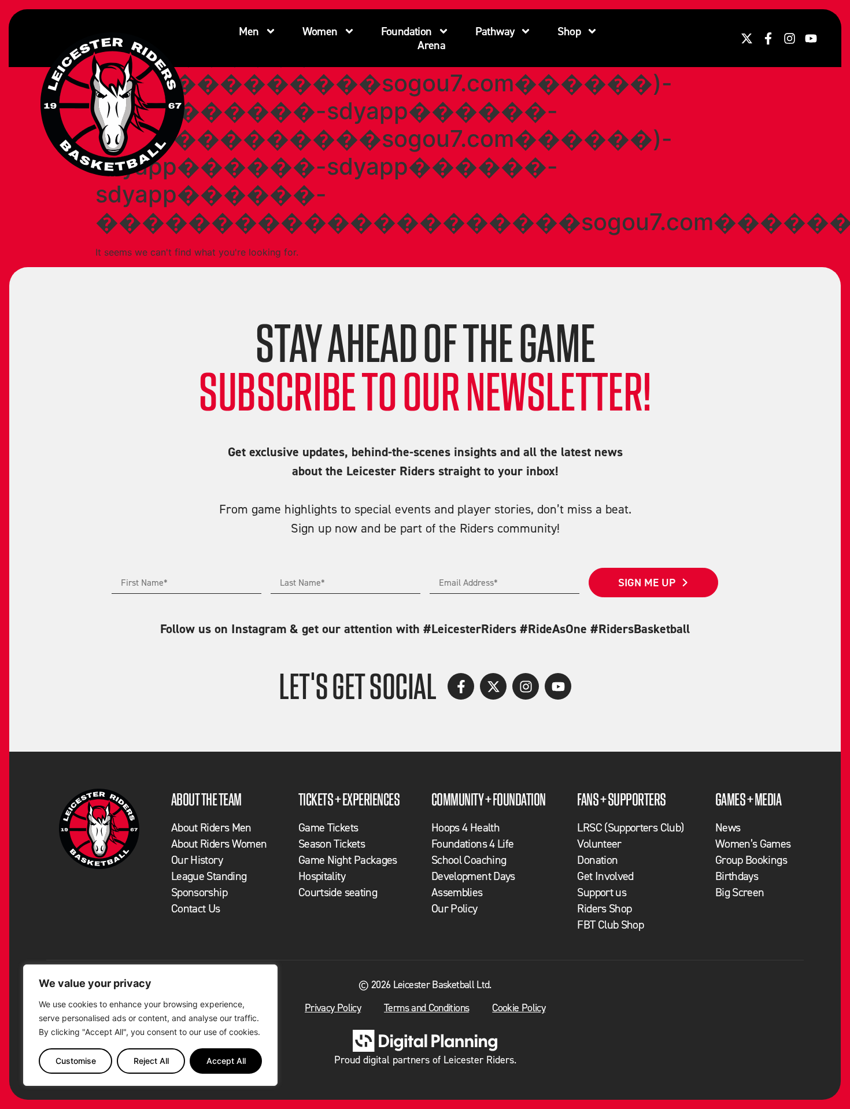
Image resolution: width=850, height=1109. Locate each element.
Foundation (406, 31)
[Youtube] (811, 38)
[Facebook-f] (768, 38)
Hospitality (321, 876)
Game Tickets (328, 827)
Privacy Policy (333, 1007)
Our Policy (454, 908)
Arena (431, 45)
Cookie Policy (518, 1007)
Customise (76, 1061)
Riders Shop (604, 908)
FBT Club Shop (610, 924)
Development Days (473, 876)
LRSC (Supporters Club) (630, 827)
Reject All (151, 1061)
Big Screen (739, 892)
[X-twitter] (747, 38)
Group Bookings (751, 860)
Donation (597, 860)
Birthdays (736, 876)
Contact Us (195, 908)
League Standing (208, 876)
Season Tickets (331, 844)
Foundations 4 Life (472, 844)
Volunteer (599, 844)
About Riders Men (211, 827)
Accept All (226, 1061)
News (727, 827)
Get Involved (605, 876)
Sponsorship (199, 892)
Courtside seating (337, 892)
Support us (601, 892)
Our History (197, 860)
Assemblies (457, 892)
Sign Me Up (646, 582)
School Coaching (468, 860)
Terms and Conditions (426, 1007)
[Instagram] (790, 38)
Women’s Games (753, 844)
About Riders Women (219, 844)
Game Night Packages (347, 860)
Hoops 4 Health (465, 827)
